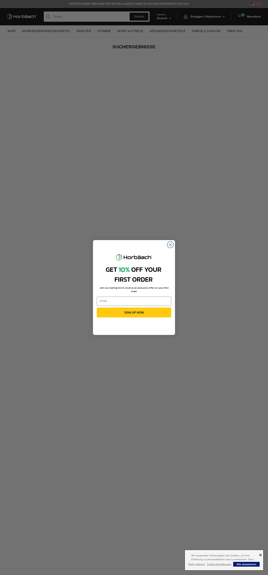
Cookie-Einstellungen (219, 564)
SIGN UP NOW (134, 312)
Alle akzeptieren (246, 564)
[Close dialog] (170, 245)
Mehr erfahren (197, 564)
